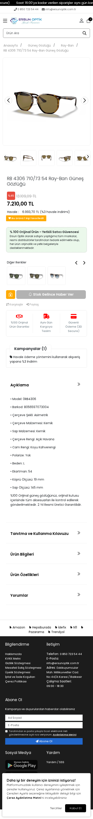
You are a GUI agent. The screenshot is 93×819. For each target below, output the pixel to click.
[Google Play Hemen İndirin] (23, 765)
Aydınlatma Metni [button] (64, 734)
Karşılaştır (16, 304)
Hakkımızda (13, 654)
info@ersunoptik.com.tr (60, 9)
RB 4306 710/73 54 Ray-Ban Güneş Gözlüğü (36, 50)
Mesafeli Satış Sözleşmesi (23, 668)
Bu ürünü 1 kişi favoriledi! (27, 218)
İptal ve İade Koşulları (20, 677)
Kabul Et (76, 808)
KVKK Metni (13, 659)
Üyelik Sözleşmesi (17, 672)
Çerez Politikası (16, 681)
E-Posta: (52, 658)
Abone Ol (45, 741)
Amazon (19, 627)
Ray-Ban (67, 45)
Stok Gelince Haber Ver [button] (53, 294)
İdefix (62, 627)
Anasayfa (10, 45)
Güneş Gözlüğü (39, 45)
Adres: (51, 667)
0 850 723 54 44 (28, 9)
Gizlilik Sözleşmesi (17, 663)
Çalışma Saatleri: (59, 681)
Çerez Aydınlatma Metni (24, 797)
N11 (75, 627)
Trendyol (57, 632)
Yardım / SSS (55, 762)
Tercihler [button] (56, 808)
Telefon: (52, 654)
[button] (5, 20)
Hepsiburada (41, 627)
